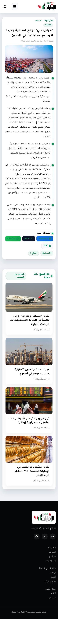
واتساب (11, 239)
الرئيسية (49, 21)
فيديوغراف (51, 561)
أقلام (53, 593)
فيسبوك (43, 239)
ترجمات (52, 573)
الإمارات (52, 552)
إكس (26, 239)
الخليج (53, 577)
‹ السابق (46, 253)
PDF (45, 246)
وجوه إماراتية (50, 582)
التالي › (33, 253)
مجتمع (52, 556)
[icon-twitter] (45, 536)
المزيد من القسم (19, 276)
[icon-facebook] (37, 536)
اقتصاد (38, 21)
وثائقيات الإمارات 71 (47, 568)
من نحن (52, 598)
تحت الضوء (51, 589)
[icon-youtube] (53, 536)
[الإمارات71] (47, 6)
